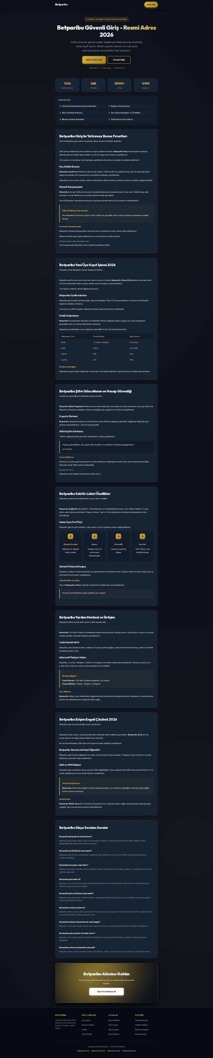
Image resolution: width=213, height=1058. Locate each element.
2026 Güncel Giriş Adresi (122, 119)
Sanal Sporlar (113, 1034)
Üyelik (84, 1030)
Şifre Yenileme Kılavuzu (72, 113)
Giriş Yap (151, 4)
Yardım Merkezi (141, 1020)
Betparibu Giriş (83, 1051)
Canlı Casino (113, 1025)
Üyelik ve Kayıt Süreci (120, 106)
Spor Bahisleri (114, 1020)
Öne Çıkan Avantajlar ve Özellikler (126, 113)
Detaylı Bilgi (119, 59)
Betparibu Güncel (98, 1051)
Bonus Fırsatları (88, 1025)
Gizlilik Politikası (141, 1025)
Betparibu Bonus (129, 1051)
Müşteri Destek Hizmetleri (73, 119)
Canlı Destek (87, 1034)
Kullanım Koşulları (142, 1030)
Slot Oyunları (113, 1030)
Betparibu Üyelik (113, 1051)
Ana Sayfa (86, 1020)
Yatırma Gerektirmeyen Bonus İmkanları (79, 106)
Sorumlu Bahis (140, 1034)
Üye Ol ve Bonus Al (106, 991)
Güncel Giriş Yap (94, 59)
